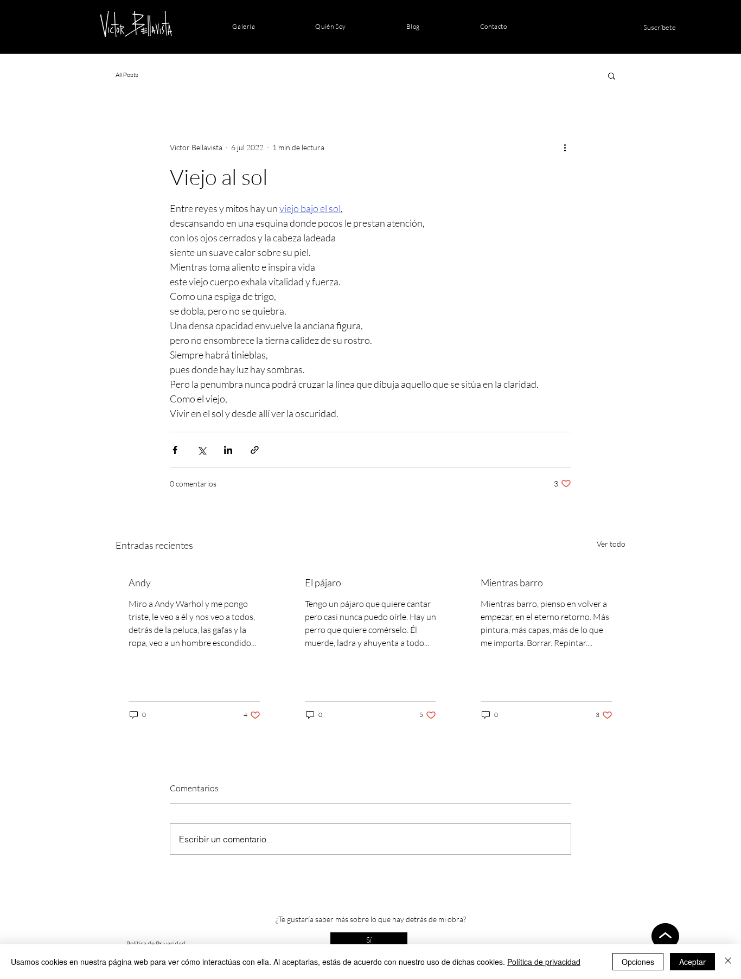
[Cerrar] (727, 961)
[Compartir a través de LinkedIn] (228, 450)
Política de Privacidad (156, 943)
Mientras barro (512, 582)
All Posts (127, 75)
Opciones (638, 961)
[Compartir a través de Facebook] (175, 450)
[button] (611, 75)
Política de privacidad (543, 961)
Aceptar (692, 961)
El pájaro (323, 582)
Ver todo (611, 543)
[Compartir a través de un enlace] (255, 450)
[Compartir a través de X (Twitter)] (201, 450)
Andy (140, 582)
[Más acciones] (564, 146)
